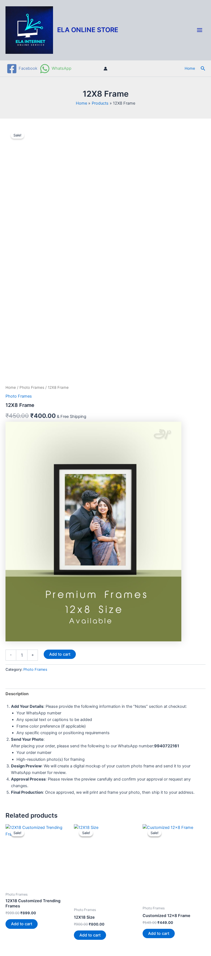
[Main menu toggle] (200, 30)
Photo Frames (32, 387)
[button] (203, 68)
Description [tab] (17, 693)
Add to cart (59, 654)
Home (190, 68)
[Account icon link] (105, 69)
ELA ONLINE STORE (87, 30)
